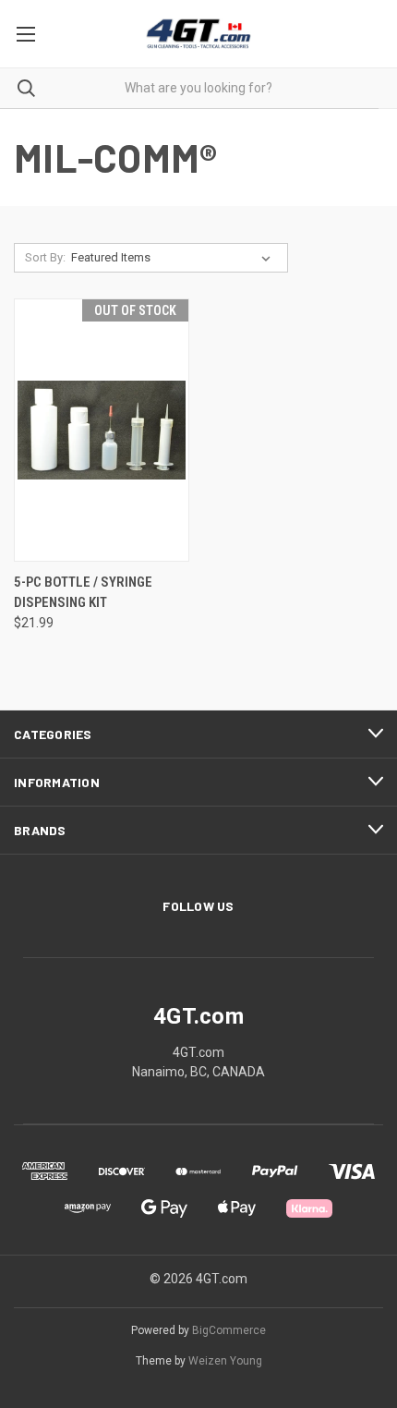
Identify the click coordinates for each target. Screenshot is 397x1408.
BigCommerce (229, 1330)
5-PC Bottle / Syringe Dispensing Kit (83, 593)
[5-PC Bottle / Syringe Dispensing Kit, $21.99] (102, 430)
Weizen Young (225, 1360)
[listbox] (174, 258)
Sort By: (45, 257)
